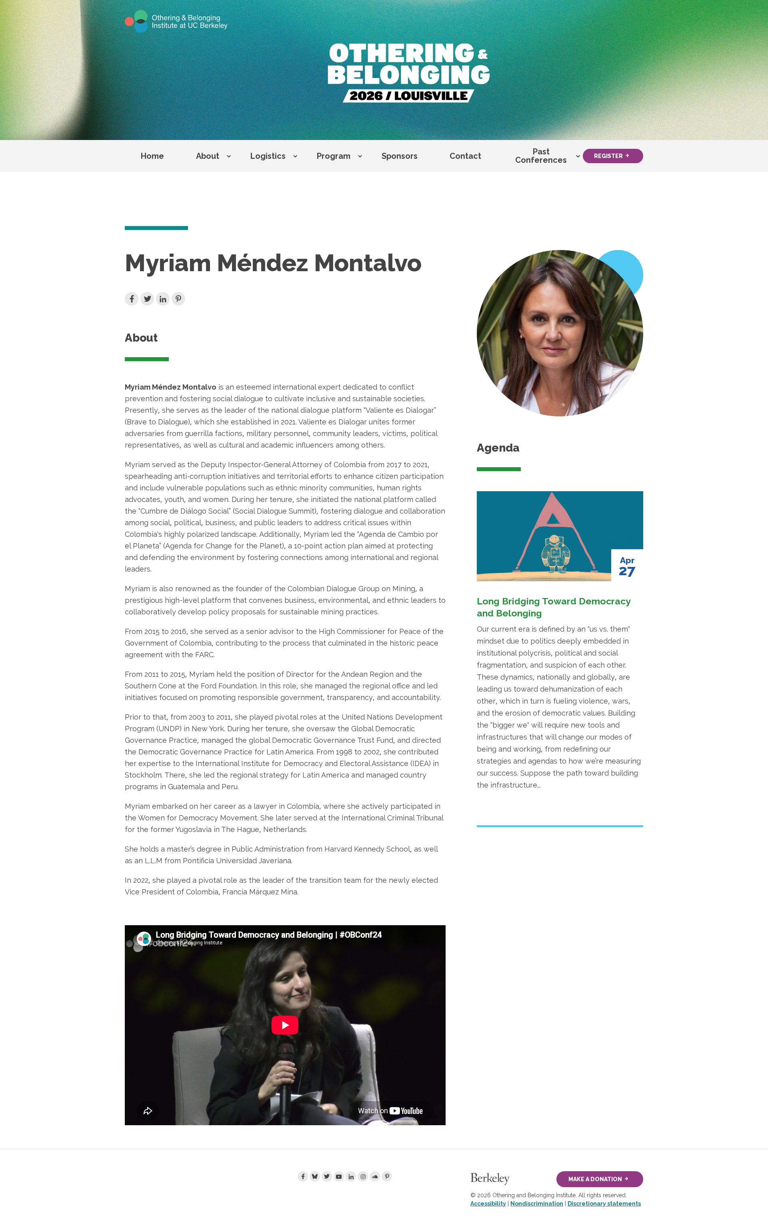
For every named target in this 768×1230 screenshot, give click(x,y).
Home (152, 156)
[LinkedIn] (351, 1176)
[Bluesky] (315, 1176)
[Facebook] (303, 1176)
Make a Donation (595, 1179)
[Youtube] (339, 1176)
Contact (465, 156)
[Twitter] (327, 1176)
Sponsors (400, 156)
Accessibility (488, 1203)
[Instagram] (363, 1176)
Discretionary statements (604, 1203)
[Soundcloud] (375, 1176)
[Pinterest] (387, 1176)
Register (608, 156)
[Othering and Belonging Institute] (176, 20)
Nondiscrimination (536, 1203)
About (207, 156)
